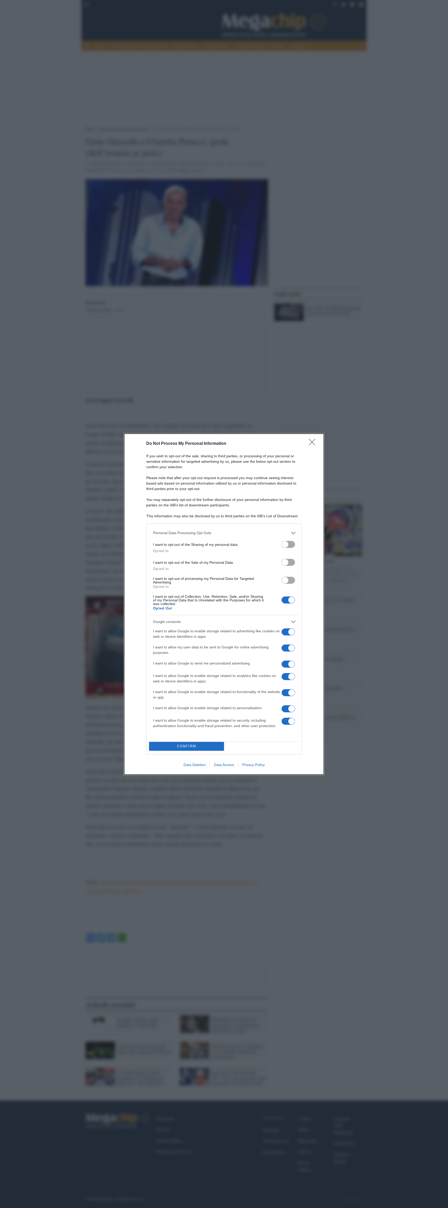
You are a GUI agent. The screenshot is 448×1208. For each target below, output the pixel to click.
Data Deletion (195, 765)
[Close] (314, 444)
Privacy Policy (253, 765)
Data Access (224, 765)
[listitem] (224, 533)
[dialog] (224, 604)
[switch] (288, 544)
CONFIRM (186, 746)
